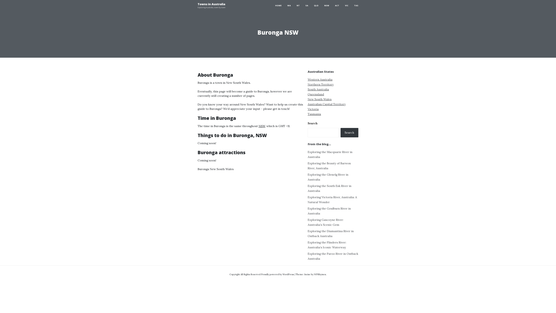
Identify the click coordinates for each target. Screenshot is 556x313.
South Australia (318, 89)
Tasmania (314, 114)
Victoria (313, 109)
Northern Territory (321, 84)
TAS (356, 5)
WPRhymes (320, 274)
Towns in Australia (211, 4)
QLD (316, 5)
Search (313, 123)
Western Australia (320, 79)
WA (289, 5)
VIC (346, 5)
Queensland (316, 94)
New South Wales (320, 99)
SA (307, 5)
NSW (326, 5)
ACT (337, 5)
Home (278, 5)
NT (298, 5)
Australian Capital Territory (327, 104)
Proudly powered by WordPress (278, 274)
